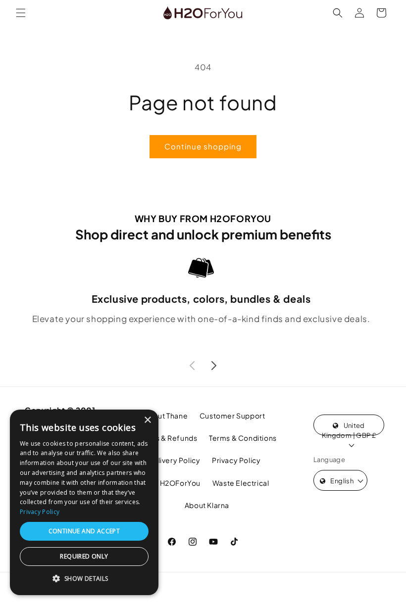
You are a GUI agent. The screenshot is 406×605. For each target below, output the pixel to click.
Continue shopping (203, 146)
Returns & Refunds (164, 437)
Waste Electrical (240, 482)
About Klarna (207, 505)
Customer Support (232, 415)
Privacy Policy (236, 460)
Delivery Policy (174, 460)
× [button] (147, 420)
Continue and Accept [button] (84, 531)
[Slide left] (192, 365)
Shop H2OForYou (170, 482)
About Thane (166, 415)
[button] (21, 13)
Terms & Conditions (243, 437)
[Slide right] (214, 365)
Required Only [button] (84, 556)
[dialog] (84, 502)
